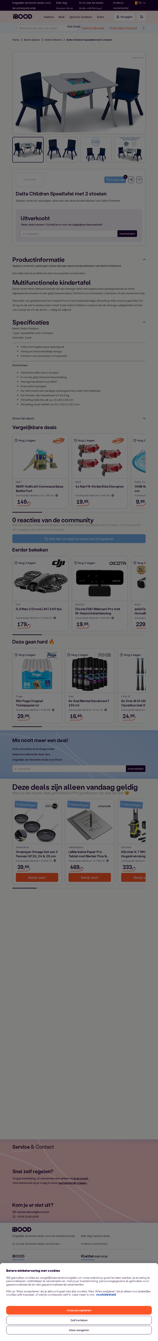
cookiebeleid (106, 1294)
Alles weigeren (79, 1330)
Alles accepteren (79, 1310)
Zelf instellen (79, 1320)
